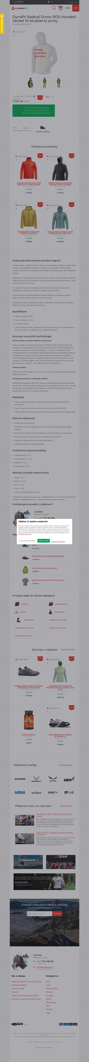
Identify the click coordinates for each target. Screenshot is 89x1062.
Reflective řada (52, 988)
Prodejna (49, 995)
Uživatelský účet (72, 2)
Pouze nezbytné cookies (27, 541)
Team (48, 1013)
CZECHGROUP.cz (47, 1047)
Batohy (49, 999)
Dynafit (25, 128)
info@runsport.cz (44, 967)
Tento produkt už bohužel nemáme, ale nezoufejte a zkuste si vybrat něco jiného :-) (36, 110)
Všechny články (66, 806)
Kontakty (14, 992)
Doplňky (49, 1009)
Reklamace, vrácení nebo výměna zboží (26, 981)
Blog (48, 1006)
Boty (48, 981)
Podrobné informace (24, 534)
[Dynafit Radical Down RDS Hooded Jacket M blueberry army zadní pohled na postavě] (44, 82)
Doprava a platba (17, 988)
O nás (48, 985)
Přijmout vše (44, 541)
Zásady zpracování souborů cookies (24, 995)
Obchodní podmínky (19, 985)
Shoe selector (51, 1002)
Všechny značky (65, 765)
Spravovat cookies (58, 542)
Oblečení (49, 992)
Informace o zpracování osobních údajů (26, 999)
